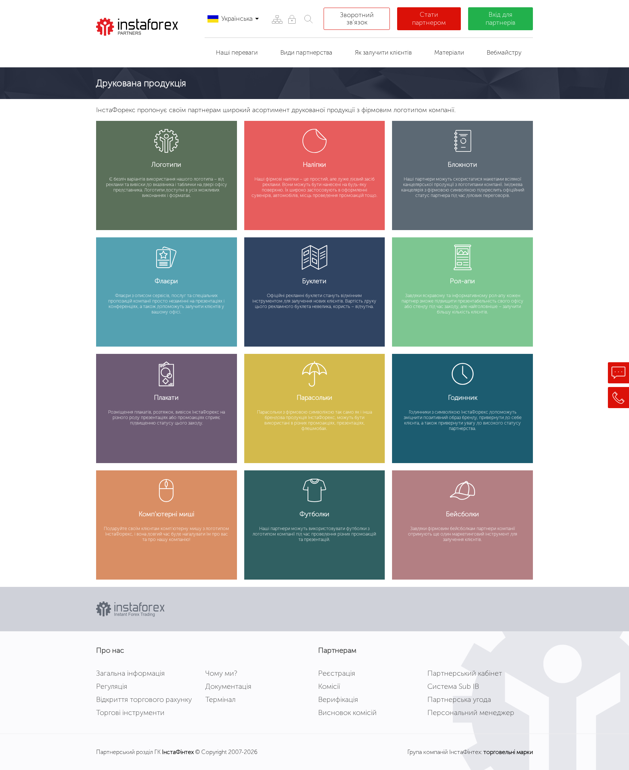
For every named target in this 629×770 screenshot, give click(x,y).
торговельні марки (508, 752)
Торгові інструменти (130, 712)
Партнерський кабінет (464, 673)
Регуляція (111, 686)
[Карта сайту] (277, 19)
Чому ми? (221, 673)
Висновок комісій (347, 712)
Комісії (329, 686)
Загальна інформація (130, 673)
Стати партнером (429, 19)
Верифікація (338, 699)
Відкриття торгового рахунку (144, 699)
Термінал (220, 699)
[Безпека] (292, 19)
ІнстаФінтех (178, 752)
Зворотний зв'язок (357, 18)
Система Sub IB (453, 686)
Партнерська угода (459, 699)
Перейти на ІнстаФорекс (143, 49)
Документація (228, 686)
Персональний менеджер (470, 712)
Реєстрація (336, 673)
